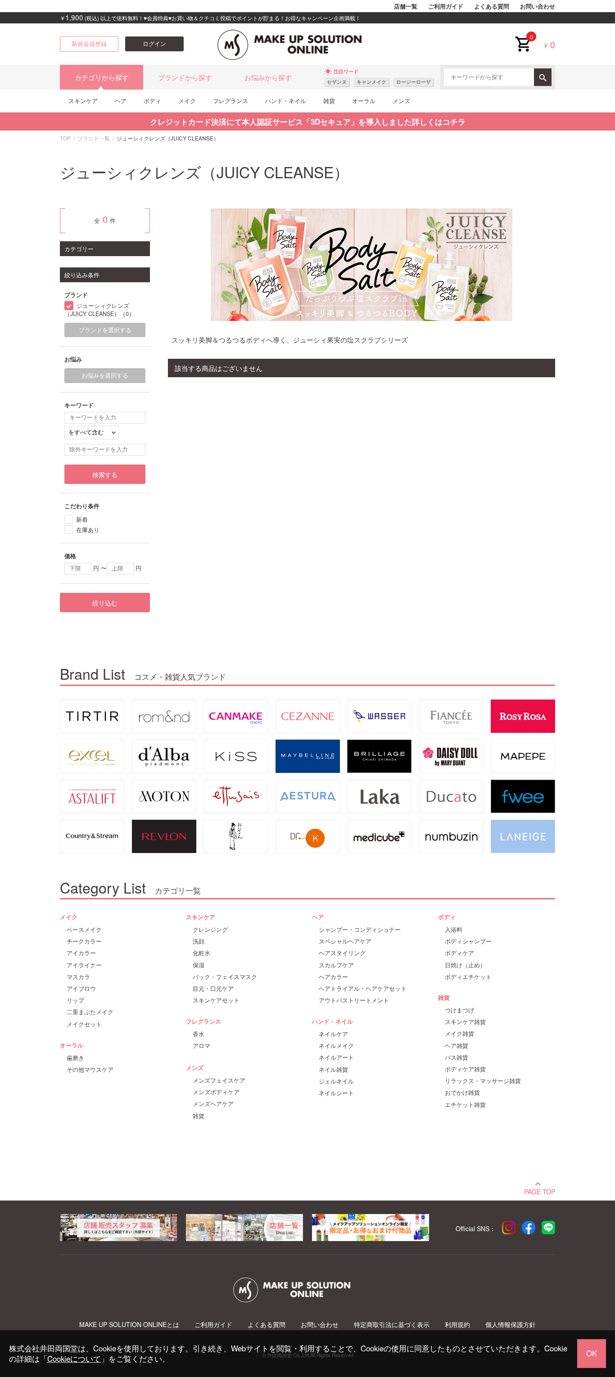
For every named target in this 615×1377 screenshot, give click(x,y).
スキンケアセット (216, 1000)
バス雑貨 (456, 1057)
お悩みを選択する (104, 375)
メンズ (401, 100)
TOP (65, 138)
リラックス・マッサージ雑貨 (483, 1081)
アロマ (201, 1046)
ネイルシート (336, 1093)
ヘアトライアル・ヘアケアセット (363, 988)
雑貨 (329, 100)
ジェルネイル (336, 1081)
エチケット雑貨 (465, 1105)
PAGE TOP (539, 1190)
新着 (82, 519)
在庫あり (87, 529)
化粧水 (201, 953)
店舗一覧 (405, 6)
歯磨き (75, 1058)
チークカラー (84, 941)
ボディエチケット (468, 977)
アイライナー (84, 965)
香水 (198, 1034)
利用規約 (457, 1324)
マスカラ (78, 977)
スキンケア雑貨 (465, 1022)
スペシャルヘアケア (345, 941)
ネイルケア (333, 1034)
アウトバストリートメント (354, 1000)
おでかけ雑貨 (462, 1092)
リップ (75, 1000)
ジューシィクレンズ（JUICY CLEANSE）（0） (99, 310)
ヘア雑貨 (456, 1046)
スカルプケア (336, 965)
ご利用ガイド (445, 6)
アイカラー (81, 953)
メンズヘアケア (213, 1104)
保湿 (198, 965)
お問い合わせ (537, 6)
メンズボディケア (216, 1092)
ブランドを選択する (105, 330)
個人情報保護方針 (510, 1324)
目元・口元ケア (213, 988)
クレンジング (210, 930)
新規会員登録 (89, 44)
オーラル (363, 100)
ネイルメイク (336, 1046)
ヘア (121, 100)
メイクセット (84, 1024)
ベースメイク (84, 930)
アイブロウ (81, 988)
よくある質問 (491, 6)
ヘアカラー (333, 977)
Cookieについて (74, 1358)
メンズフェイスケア (219, 1080)
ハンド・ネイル (285, 100)
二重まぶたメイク (90, 1012)
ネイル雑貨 (333, 1069)
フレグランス (230, 100)
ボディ (152, 100)
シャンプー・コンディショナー (360, 930)
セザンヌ (337, 81)
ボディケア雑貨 (465, 1069)
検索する (105, 474)
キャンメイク (371, 81)
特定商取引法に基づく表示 (392, 1324)
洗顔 (198, 941)
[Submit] (543, 77)
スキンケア (83, 100)
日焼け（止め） (465, 965)
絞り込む (105, 602)
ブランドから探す (185, 77)
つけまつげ (459, 1010)
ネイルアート (336, 1057)
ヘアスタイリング (342, 953)
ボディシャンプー (468, 941)
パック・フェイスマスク (225, 977)
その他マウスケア (90, 1069)
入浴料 (453, 930)
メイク (187, 100)
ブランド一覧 (93, 138)
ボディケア (459, 953)
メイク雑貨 (459, 1033)
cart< (522, 37)
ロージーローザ (413, 81)
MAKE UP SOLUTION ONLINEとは (129, 1324)
